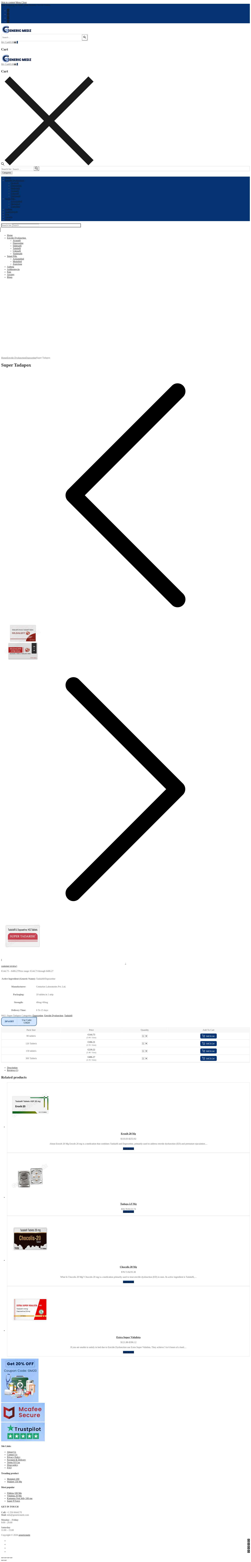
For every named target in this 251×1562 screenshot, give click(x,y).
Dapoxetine (31, 358)
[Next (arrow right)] (5, 1560)
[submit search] (36, 168)
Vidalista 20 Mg (14, 1496)
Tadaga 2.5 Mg (128, 1204)
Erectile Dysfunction (16, 358)
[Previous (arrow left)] (2, 1560)
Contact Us (12, 1454)
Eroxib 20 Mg (128, 1133)
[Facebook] (8, 10)
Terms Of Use (13, 1462)
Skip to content (8, 2)
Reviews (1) (12, 1070)
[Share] (8, 1557)
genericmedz (24, 1535)
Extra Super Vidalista (128, 1337)
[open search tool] (47, 164)
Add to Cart (128, 1148)
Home (4, 358)
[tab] (128, 1067)
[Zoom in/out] (2, 1557)
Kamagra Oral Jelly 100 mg (19, 1498)
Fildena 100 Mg (14, 1493)
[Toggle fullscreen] (5, 1557)
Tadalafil (68, 1015)
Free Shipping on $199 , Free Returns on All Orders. (26, 5)
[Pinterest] (8, 17)
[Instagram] (8, 21)
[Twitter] (8, 14)
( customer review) (63, 962)
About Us (11, 1452)
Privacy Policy (13, 1457)
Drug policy (12, 1465)
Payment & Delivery (16, 1460)
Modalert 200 (13, 1479)
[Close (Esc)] (11, 1557)
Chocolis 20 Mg (128, 1267)
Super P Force (13, 1501)
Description (12, 1067)
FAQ (9, 1467)
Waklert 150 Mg (14, 1481)
